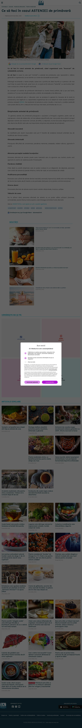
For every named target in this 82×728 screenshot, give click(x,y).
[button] (41, 362)
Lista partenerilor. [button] (53, 369)
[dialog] (41, 364)
